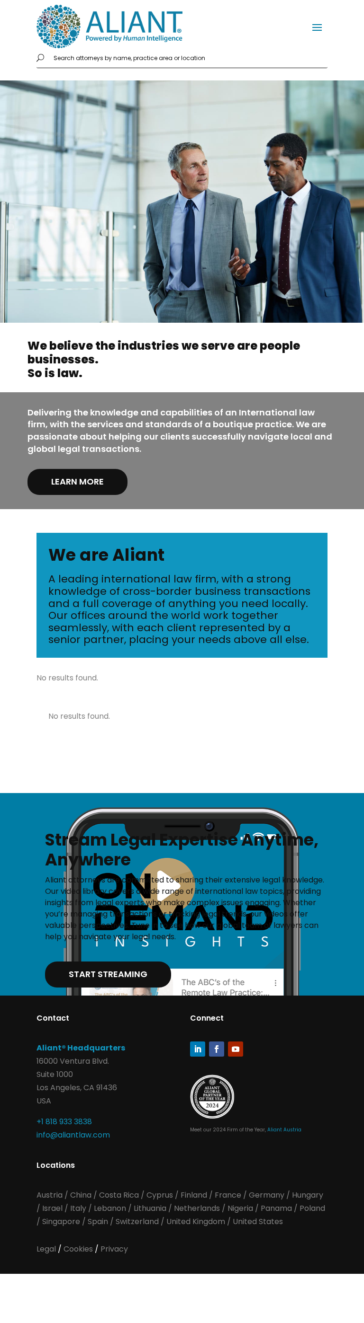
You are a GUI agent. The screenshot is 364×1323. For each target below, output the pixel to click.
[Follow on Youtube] (235, 1049)
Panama (276, 1208)
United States (258, 1221)
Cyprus (159, 1195)
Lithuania (150, 1208)
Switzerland (138, 1221)
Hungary (307, 1195)
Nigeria (240, 1208)
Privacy (114, 1249)
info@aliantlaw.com (73, 1134)
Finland (194, 1195)
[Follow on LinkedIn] (197, 1049)
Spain (99, 1221)
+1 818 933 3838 (64, 1121)
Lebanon (110, 1208)
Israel (52, 1208)
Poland (312, 1208)
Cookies (79, 1249)
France (228, 1195)
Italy (78, 1208)
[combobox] (189, 58)
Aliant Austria (284, 1129)
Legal (47, 1249)
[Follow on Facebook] (216, 1049)
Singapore (62, 1221)
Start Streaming (108, 974)
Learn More (77, 481)
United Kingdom (195, 1221)
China (81, 1195)
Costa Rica (120, 1195)
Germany (266, 1195)
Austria (50, 1195)
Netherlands (197, 1208)
